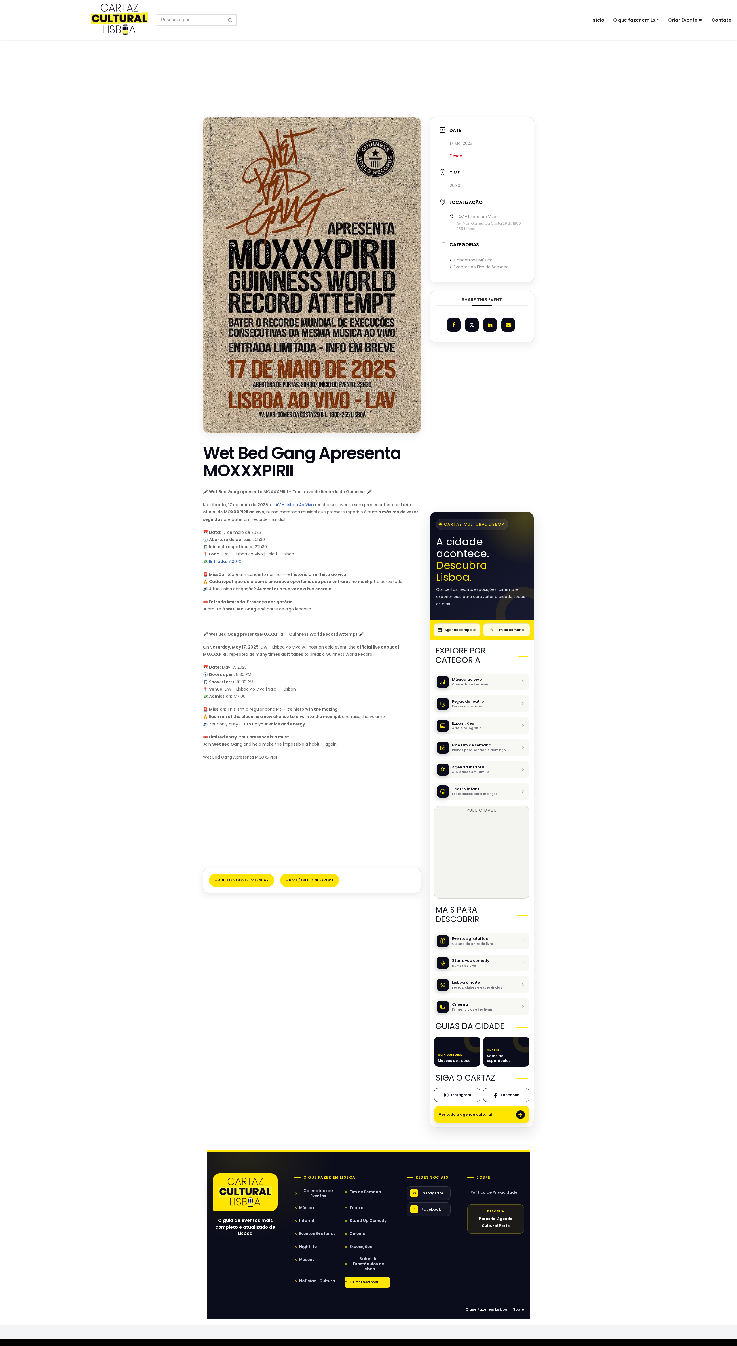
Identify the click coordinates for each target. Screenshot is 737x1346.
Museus (307, 1259)
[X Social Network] (472, 325)
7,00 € (225, 561)
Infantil (306, 1221)
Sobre (483, 1177)
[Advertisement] (368, 65)
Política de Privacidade (493, 1192)
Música (306, 1208)
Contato (721, 20)
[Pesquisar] (230, 20)
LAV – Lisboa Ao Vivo (294, 505)
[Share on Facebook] (454, 325)
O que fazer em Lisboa (329, 1177)
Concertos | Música (473, 260)
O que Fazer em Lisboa (486, 1309)
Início (597, 20)
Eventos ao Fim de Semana (481, 267)
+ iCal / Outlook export (309, 880)
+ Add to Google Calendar (242, 880)
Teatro (356, 1208)
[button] (658, 20)
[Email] (508, 325)
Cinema (357, 1233)
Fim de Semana (365, 1192)
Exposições (360, 1246)
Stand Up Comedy (368, 1221)
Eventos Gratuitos (317, 1233)
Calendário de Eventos (318, 1193)
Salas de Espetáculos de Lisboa (368, 1264)
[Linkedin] (490, 325)
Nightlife (308, 1246)
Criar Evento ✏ (685, 20)
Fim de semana (510, 629)
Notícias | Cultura (317, 1281)
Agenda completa (460, 629)
